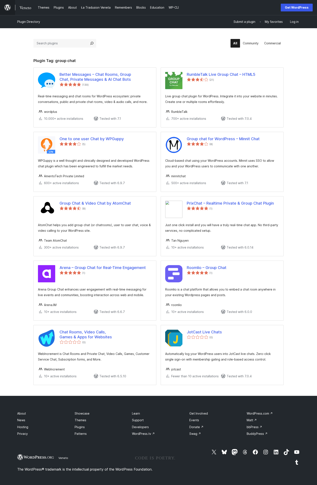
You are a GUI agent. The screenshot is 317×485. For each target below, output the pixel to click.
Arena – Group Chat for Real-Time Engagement (103, 267)
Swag (195, 433)
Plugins (80, 427)
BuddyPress (257, 433)
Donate (196, 427)
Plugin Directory (28, 21)
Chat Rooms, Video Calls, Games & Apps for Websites (86, 334)
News (21, 420)
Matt (252, 420)
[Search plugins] (92, 43)
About (21, 413)
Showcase (82, 413)
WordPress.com (260, 413)
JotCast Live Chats (204, 332)
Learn (136, 413)
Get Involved (198, 413)
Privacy (22, 433)
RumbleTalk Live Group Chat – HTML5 (221, 74)
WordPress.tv (143, 433)
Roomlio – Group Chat (206, 267)
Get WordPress (297, 7)
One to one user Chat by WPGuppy (92, 139)
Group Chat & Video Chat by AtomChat (95, 203)
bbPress (254, 427)
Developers (140, 427)
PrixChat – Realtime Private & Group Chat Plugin (230, 203)
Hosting (22, 427)
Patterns (81, 433)
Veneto (63, 458)
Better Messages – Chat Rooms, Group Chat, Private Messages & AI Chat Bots (95, 77)
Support (138, 420)
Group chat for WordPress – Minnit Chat (223, 139)
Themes (80, 420)
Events (194, 420)
